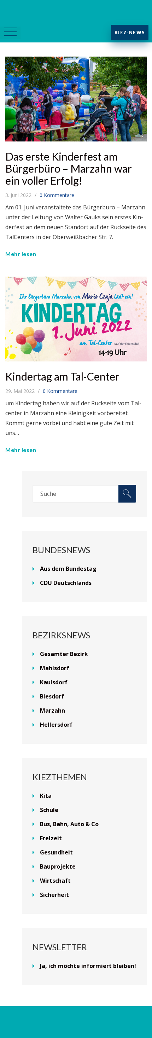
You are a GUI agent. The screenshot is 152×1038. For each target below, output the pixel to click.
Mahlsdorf (54, 668)
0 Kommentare (57, 195)
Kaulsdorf (54, 682)
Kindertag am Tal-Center (62, 376)
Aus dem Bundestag (68, 569)
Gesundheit (56, 852)
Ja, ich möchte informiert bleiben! (88, 966)
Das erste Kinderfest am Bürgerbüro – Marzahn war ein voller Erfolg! (68, 168)
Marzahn (52, 710)
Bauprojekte (58, 866)
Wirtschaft (55, 881)
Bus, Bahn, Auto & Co (69, 824)
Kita (46, 796)
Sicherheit (54, 895)
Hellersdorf (56, 725)
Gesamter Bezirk (64, 654)
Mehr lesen (20, 253)
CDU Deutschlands (66, 583)
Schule (49, 810)
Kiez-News (130, 32)
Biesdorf (52, 696)
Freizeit (51, 838)
